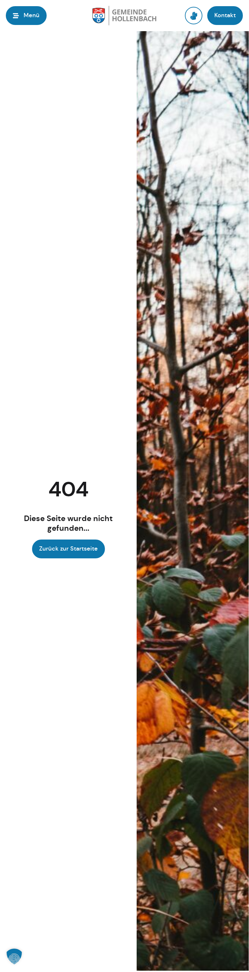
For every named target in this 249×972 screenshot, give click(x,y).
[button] (14, 956)
